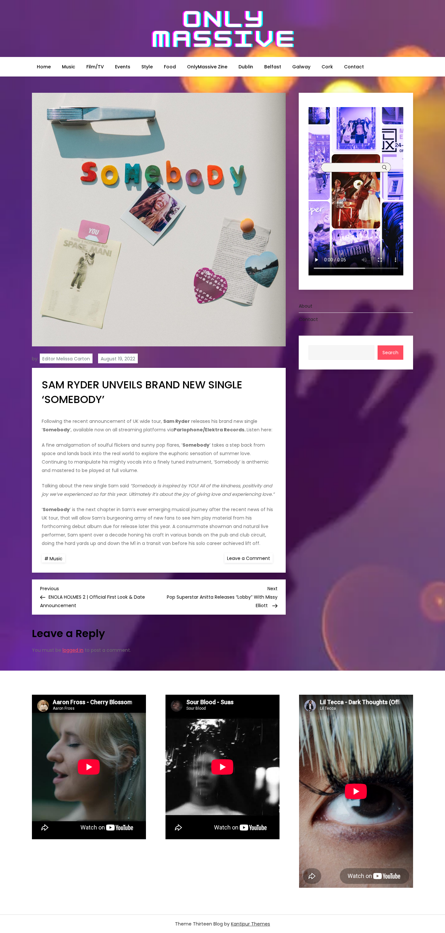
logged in (73, 650)
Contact (354, 66)
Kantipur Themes (250, 924)
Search (390, 352)
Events (122, 66)
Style (147, 66)
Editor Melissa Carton (66, 358)
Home (44, 66)
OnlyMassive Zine (207, 66)
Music (68, 66)
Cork (327, 66)
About (305, 306)
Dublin (245, 66)
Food (170, 66)
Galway (301, 66)
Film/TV (95, 66)
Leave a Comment (250, 558)
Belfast (272, 66)
